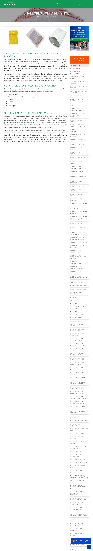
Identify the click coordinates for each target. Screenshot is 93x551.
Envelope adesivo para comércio (77, 471)
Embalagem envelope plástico (76, 140)
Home (59, 4)
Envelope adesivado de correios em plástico (77, 339)
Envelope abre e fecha (77, 318)
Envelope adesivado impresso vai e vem (79, 378)
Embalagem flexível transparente (76, 162)
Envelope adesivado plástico (78, 421)
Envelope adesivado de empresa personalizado (77, 358)
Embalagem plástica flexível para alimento (79, 212)
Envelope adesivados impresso (76, 437)
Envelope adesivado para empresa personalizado (77, 402)
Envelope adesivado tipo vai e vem (79, 429)
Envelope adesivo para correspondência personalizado (77, 493)
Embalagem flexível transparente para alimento (78, 167)
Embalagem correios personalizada (76, 100)
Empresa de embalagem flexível (77, 293)
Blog (86, 4)
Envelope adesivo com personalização (76, 455)
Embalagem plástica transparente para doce (77, 267)
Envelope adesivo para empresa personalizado (77, 544)
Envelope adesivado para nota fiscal (77, 412)
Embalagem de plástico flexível (77, 104)
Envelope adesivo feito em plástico (78, 466)
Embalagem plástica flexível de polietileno (79, 207)
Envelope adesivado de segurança (77, 373)
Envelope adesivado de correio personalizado (77, 330)
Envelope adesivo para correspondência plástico (78, 498)
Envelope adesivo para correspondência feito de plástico (78, 487)
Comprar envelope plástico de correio (78, 87)
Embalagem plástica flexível (79, 203)
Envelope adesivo (75, 451)
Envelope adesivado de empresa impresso (77, 354)
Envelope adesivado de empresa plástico (77, 363)
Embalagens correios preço (78, 286)
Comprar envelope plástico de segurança (78, 92)
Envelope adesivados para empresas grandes (78, 447)
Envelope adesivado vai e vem (79, 433)
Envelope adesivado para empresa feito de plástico (78, 397)
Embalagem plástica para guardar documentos (77, 238)
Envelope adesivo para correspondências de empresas (77, 509)
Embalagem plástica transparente (76, 251)
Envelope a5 (73, 311)
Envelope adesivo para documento (77, 524)
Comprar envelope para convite (77, 77)
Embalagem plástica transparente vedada (76, 281)
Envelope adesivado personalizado (76, 416)
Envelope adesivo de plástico (79, 459)
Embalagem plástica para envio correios (77, 233)
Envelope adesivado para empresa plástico (77, 407)
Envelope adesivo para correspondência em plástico (79, 481)
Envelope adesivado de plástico (77, 368)
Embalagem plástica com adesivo (77, 190)
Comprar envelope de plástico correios (76, 72)
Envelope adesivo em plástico (79, 462)
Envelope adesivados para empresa (78, 442)
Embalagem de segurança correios (78, 135)
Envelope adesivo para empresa (77, 534)
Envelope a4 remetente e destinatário (77, 307)
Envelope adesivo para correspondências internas (78, 515)
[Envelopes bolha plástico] (13, 38)
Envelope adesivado (76, 321)
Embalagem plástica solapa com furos (78, 246)
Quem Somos (67, 4)
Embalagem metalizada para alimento (78, 172)
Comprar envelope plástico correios (78, 82)
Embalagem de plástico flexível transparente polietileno (77, 115)
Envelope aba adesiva (76, 314)
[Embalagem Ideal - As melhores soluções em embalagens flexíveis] (10, 4)
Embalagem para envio (77, 186)
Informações (78, 4)
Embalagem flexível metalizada (76, 153)
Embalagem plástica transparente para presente (78, 277)
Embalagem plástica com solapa (77, 195)
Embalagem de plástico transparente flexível (77, 130)
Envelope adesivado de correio (77, 325)
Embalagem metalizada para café (78, 177)
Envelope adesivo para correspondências (77, 503)
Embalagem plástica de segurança (77, 199)
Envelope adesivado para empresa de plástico (77, 387)
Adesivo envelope (75, 68)
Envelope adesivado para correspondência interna (78, 383)
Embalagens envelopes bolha (79, 289)
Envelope (73, 297)
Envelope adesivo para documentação (77, 519)
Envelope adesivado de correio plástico (77, 334)
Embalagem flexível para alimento (77, 158)
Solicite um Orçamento (79, 60)
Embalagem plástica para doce (77, 228)
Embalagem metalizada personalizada (77, 182)
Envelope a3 (73, 300)
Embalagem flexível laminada (76, 148)
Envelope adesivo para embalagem (77, 529)
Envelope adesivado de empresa (77, 349)
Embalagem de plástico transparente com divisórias (79, 125)
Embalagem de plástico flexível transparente (77, 109)
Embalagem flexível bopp (77, 144)
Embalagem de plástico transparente (77, 120)
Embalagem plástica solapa (78, 242)
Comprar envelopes (76, 96)
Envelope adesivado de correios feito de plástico (78, 344)
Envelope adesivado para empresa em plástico (77, 392)
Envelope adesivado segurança (76, 424)
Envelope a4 (73, 303)
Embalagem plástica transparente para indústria (79, 272)
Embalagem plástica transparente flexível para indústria (78, 257)
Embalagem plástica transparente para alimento (78, 262)
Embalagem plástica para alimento (77, 223)
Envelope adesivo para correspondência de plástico (79, 476)
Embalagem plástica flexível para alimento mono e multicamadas (79, 218)
